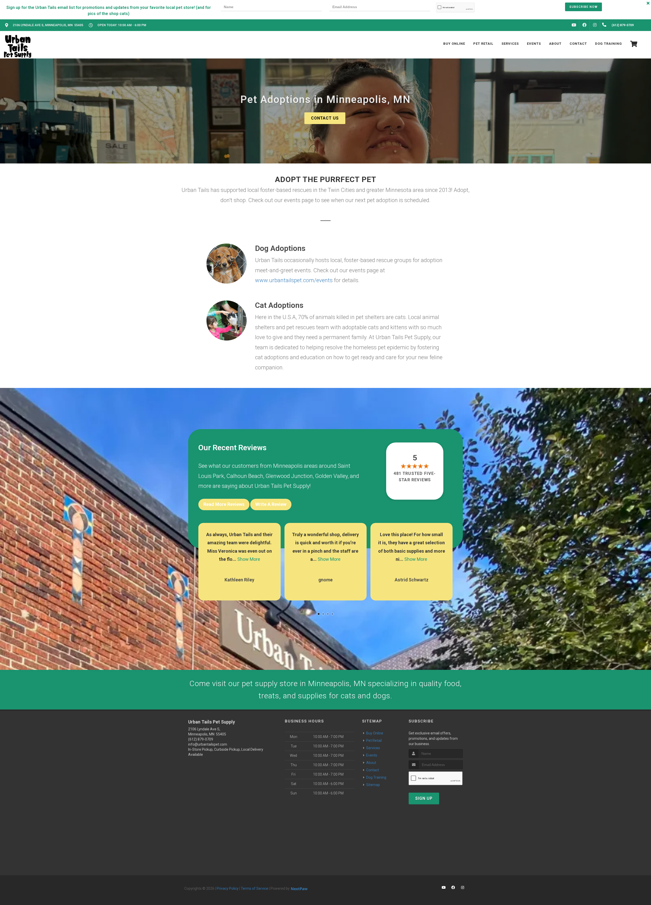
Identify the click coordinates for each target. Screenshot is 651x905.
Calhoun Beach (244, 476)
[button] (318, 614)
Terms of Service (254, 888)
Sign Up (424, 798)
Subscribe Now (583, 7)
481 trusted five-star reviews (415, 476)
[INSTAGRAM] (595, 25)
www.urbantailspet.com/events (294, 280)
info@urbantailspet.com (207, 744)
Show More (243, 559)
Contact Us (325, 118)
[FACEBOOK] (584, 25)
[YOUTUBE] (574, 25)
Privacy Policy (228, 888)
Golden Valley (331, 476)
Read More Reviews (223, 504)
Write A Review (270, 504)
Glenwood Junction (289, 476)
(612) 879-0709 (200, 739)
